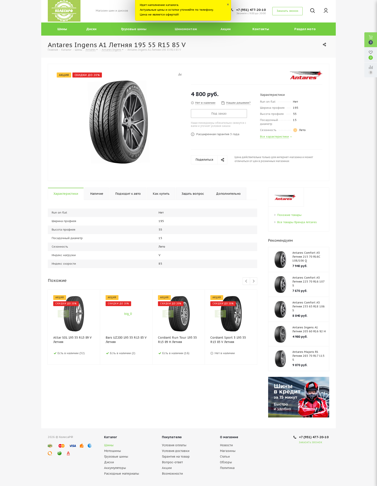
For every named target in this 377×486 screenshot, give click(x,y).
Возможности (172, 474)
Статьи (225, 456)
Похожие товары (289, 215)
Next (253, 281)
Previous (246, 281)
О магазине (229, 437)
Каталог (110, 437)
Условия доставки (175, 451)
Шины (108, 445)
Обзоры (226, 462)
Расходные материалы (121, 474)
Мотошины (112, 451)
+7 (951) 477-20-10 (251, 10)
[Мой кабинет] (326, 10)
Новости (226, 445)
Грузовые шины (116, 456)
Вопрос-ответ (172, 462)
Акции (167, 468)
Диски (109, 462)
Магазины (227, 451)
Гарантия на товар (176, 456)
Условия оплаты (174, 445)
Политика (227, 468)
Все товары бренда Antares (297, 222)
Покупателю (172, 437)
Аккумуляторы (115, 468)
